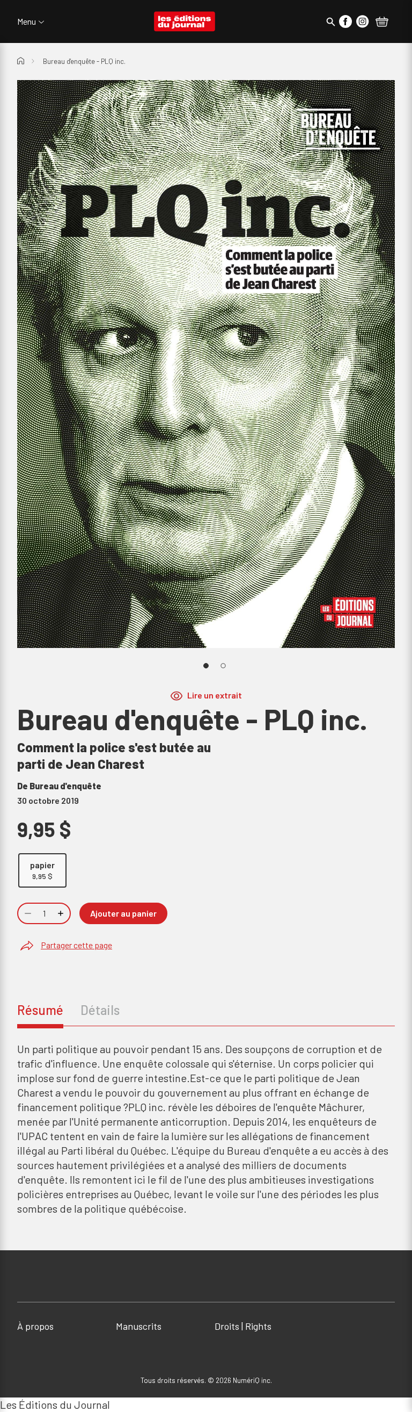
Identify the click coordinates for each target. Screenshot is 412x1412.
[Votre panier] (382, 22)
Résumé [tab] (40, 1010)
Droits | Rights (243, 1326)
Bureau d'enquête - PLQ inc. (84, 61)
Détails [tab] (100, 1010)
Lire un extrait (214, 695)
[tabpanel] (206, 1129)
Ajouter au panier (123, 913)
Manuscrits (138, 1326)
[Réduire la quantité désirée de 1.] (26, 913)
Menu (26, 21)
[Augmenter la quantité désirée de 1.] (62, 913)
